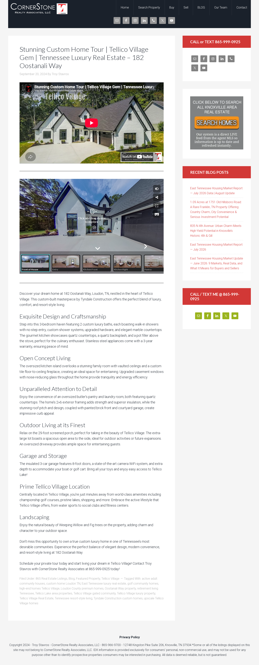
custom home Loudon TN (63, 583)
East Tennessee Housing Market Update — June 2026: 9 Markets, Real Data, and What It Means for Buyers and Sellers (216, 263)
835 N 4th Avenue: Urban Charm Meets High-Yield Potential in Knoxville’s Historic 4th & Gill (215, 230)
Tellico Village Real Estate (36, 598)
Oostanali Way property (120, 588)
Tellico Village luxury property (136, 593)
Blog (72, 578)
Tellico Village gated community (95, 593)
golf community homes (142, 583)
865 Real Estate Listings (51, 578)
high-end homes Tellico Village (40, 588)
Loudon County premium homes (82, 588)
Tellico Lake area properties (53, 593)
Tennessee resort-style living (73, 598)
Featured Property (88, 578)
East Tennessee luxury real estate (104, 583)
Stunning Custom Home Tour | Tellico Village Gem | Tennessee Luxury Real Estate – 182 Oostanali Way (84, 57)
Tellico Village (110, 578)
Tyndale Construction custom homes (118, 598)
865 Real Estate (38, 7)
